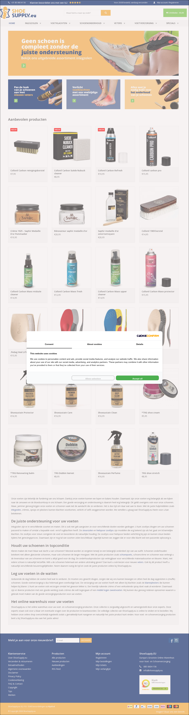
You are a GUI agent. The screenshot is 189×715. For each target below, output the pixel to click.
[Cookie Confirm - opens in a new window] (148, 336)
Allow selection (93, 378)
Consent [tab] (49, 344)
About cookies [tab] (94, 344)
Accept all (137, 378)
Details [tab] (139, 344)
